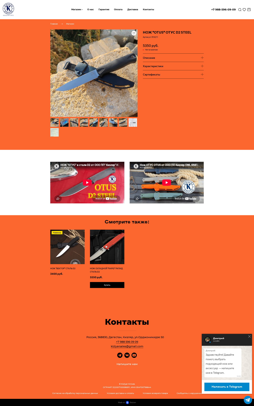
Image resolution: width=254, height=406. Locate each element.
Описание (149, 57)
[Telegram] (120, 355)
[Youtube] (134, 355)
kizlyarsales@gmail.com (127, 346)
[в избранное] (133, 33)
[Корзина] (249, 9)
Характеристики (153, 66)
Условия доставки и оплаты (120, 393)
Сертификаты (151, 74)
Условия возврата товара (155, 393)
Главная (54, 23)
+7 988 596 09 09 (127, 341)
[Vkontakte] (127, 355)
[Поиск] (239, 9)
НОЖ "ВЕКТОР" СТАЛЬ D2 (62, 268)
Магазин (70, 23)
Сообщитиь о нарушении (189, 393)
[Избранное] (244, 9)
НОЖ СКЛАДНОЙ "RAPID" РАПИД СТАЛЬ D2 (106, 270)
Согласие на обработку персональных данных (75, 393)
